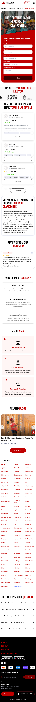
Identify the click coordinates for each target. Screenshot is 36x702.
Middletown (17, 568)
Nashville (28, 575)
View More (18, 190)
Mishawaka (4, 571)
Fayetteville (4, 513)
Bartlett (16, 471)
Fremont (4, 521)
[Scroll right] (34, 427)
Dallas (27, 501)
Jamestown (17, 546)
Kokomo (28, 553)
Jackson (27, 542)
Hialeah (3, 535)
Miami (3, 568)
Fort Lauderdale (6, 517)
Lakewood (4, 561)
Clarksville (28, 489)
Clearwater (4, 493)
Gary (15, 524)
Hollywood (28, 535)
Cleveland (17, 493)
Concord (28, 497)
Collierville (28, 493)
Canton (27, 478)
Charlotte (17, 486)
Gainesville (28, 521)
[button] (18, 126)
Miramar (28, 568)
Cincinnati (17, 489)
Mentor (27, 564)
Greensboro (18, 528)
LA (2, 557)
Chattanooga (29, 486)
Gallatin (3, 524)
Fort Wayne (17, 517)
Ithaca (16, 542)
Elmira (3, 510)
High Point (17, 535)
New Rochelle (5, 582)
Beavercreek (29, 471)
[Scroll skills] (32, 133)
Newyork (17, 582)
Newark (16, 579)
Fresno (16, 521)
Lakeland (28, 557)
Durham (16, 506)
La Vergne (17, 561)
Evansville (28, 510)
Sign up (29, 677)
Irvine (3, 542)
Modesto (17, 571)
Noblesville (4, 586)
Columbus (4, 497)
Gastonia (28, 524)
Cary (26, 482)
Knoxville (17, 553)
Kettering (28, 550)
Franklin (27, 517)
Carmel (16, 482)
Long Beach (29, 561)
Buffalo (3, 478)
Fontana (27, 513)
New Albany (5, 579)
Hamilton (4, 531)
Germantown (5, 528)
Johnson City (5, 550)
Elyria (15, 510)
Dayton (3, 506)
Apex (3, 468)
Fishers (16, 513)
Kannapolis (17, 550)
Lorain (3, 564)
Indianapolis (29, 539)
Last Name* (6, 49)
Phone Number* (7, 61)
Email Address (6, 55)
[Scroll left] (2, 427)
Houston (4, 539)
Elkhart (27, 506)
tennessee (11, 8)
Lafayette (17, 557)
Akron (3, 464)
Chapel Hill (4, 486)
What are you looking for (9, 67)
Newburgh (28, 579)
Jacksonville (5, 546)
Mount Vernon (29, 571)
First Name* (6, 43)
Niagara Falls (29, 582)
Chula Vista (4, 489)
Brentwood (28, 475)
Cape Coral (4, 482)
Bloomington (18, 475)
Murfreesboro (18, 575)
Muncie (3, 575)
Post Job (27, 3)
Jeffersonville (29, 546)
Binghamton (5, 475)
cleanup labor (29, 8)
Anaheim (28, 464)
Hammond (17, 531)
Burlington (17, 478)
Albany (16, 464)
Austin (27, 468)
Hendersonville (30, 531)
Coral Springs (5, 501)
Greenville (28, 528)
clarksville (20, 8)
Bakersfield (4, 471)
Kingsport (4, 553)
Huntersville (17, 539)
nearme (3, 8)
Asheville (17, 468)
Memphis (17, 564)
